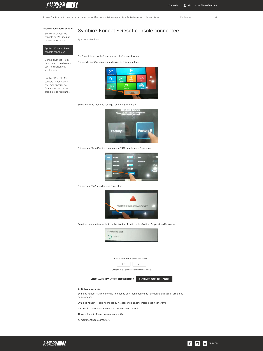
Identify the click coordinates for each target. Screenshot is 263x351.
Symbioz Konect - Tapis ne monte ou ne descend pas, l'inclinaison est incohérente (58, 65)
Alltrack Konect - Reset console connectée (101, 314)
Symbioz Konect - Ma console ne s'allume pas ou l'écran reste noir (57, 37)
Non (139, 264)
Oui (123, 264)
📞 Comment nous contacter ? (94, 319)
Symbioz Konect (153, 17)
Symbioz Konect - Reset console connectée (57, 50)
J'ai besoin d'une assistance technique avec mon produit (108, 308)
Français (213, 343)
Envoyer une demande (154, 279)
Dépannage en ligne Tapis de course (124, 17)
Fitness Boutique (51, 17)
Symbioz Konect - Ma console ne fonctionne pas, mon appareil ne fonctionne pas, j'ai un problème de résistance (57, 85)
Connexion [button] (173, 5)
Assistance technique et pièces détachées (83, 17)
